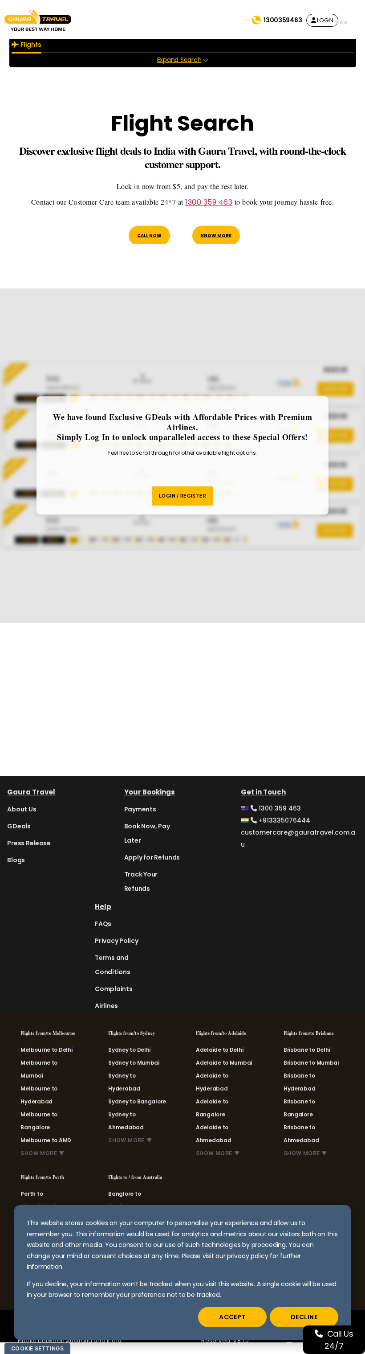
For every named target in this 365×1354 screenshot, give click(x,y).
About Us (21, 809)
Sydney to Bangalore (137, 1101)
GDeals (18, 826)
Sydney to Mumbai (133, 1062)
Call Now (149, 235)
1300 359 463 (208, 202)
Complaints (113, 988)
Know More (216, 235)
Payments (140, 809)
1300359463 (283, 20)
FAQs (103, 923)
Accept (232, 1317)
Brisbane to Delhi (307, 1050)
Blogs (16, 860)
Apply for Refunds (152, 857)
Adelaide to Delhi (219, 1050)
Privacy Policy (116, 940)
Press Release (29, 843)
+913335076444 (283, 820)
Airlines (106, 1005)
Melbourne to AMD (45, 1140)
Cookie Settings (37, 1348)
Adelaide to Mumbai (224, 1062)
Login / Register (182, 496)
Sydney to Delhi (129, 1050)
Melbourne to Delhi (46, 1050)
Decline (304, 1317)
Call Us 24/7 (338, 1339)
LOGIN (324, 20)
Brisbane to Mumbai (311, 1062)
